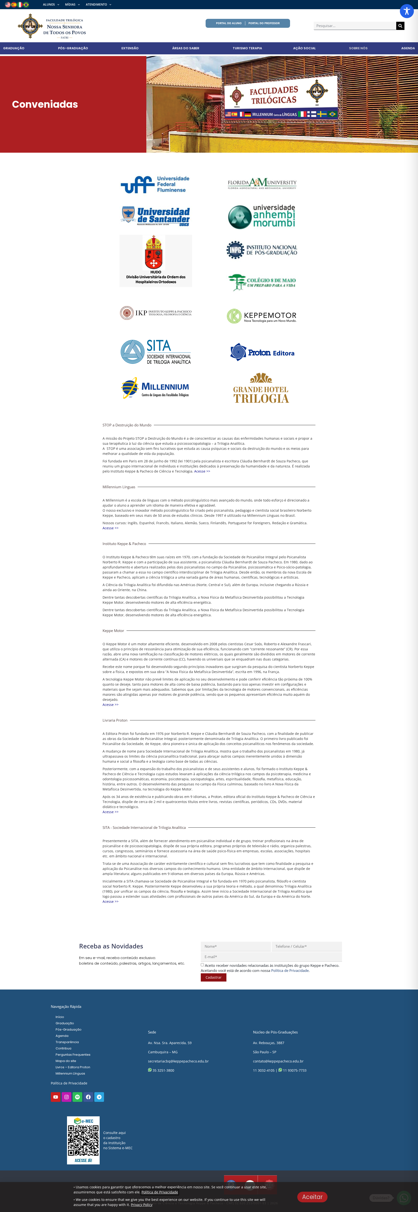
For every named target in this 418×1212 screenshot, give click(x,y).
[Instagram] (66, 1097)
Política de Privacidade (69, 1083)
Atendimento (96, 4)
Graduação (13, 48)
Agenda (408, 48)
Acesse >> (202, 471)
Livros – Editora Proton (73, 1067)
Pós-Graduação (73, 48)
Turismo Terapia (247, 48)
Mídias (70, 4)
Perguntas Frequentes (73, 1054)
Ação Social (304, 48)
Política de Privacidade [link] (290, 970)
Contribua (63, 1048)
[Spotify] (77, 1097)
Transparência (67, 1042)
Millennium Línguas (70, 1073)
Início (60, 1017)
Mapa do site (66, 1061)
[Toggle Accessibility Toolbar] (406, 11)
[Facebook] (88, 1097)
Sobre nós (358, 48)
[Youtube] (55, 1097)
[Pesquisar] (400, 26)
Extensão (130, 48)
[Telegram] (99, 1097)
